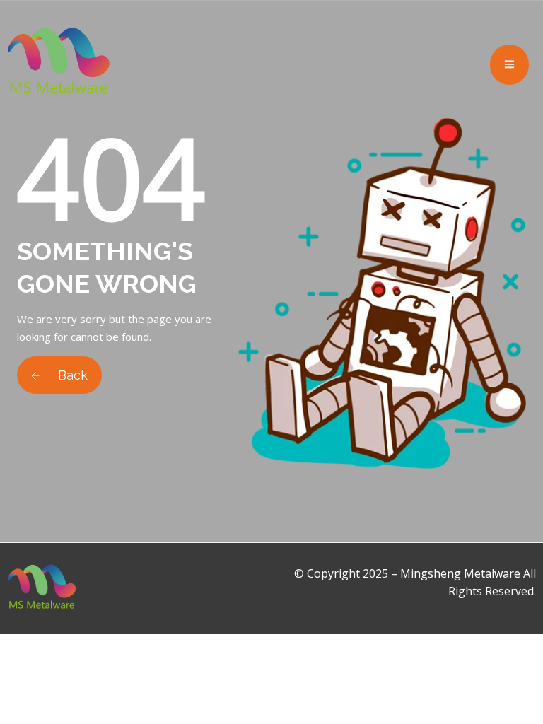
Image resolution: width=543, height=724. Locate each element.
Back (71, 375)
